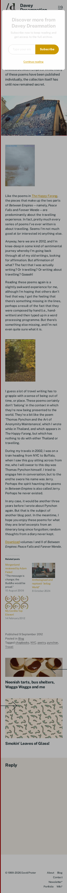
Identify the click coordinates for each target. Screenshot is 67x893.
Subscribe (47, 49)
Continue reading (33, 61)
